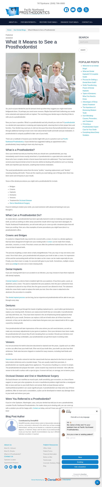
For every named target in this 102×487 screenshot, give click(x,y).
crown (50, 242)
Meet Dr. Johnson (10, 448)
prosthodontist (70, 122)
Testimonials (47, 460)
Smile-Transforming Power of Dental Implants (90, 88)
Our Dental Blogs (20, 30)
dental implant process (17, 297)
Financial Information (50, 454)
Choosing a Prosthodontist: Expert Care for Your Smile (90, 126)
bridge (15, 264)
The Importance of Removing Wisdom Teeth (89, 110)
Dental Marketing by (37, 480)
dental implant (12, 281)
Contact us (36, 408)
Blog (44, 466)
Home (9, 30)
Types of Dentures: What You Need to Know (89, 96)
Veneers (9, 359)
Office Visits (47, 448)
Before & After (47, 457)
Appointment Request (11, 463)
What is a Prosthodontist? (12, 454)
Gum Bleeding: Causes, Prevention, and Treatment (90, 118)
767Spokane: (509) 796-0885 (51, 3)
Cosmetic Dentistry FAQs (51, 463)
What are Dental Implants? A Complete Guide (90, 74)
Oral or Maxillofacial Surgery (20, 203)
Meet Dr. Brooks (9, 451)
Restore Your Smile (48, 22)
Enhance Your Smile (69, 22)
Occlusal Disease (25, 200)
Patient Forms (47, 451)
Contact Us (87, 22)
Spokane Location (10, 460)
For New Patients (28, 22)
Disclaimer (66, 480)
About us (13, 22)
